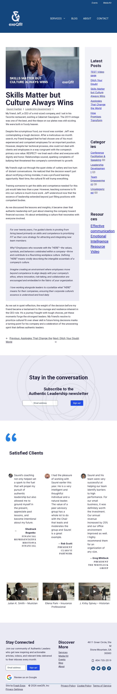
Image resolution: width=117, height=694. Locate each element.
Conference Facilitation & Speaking (98, 156)
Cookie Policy (84, 685)
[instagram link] (93, 668)
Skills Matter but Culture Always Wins (98, 92)
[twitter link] (98, 668)
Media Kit (107, 3)
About (87, 18)
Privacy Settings (14, 689)
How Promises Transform (96, 117)
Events (95, 3)
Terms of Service (102, 685)
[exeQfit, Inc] (16, 18)
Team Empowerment (98, 181)
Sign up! (77, 403)
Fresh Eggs (19, 685)
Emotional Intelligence (99, 238)
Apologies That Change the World (98, 105)
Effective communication (103, 228)
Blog (74, 18)
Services (56, 18)
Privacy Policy (68, 685)
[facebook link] (109, 668)
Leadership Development (38, 109)
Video (95, 252)
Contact (102, 18)
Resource (98, 246)
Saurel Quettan (14, 109)
